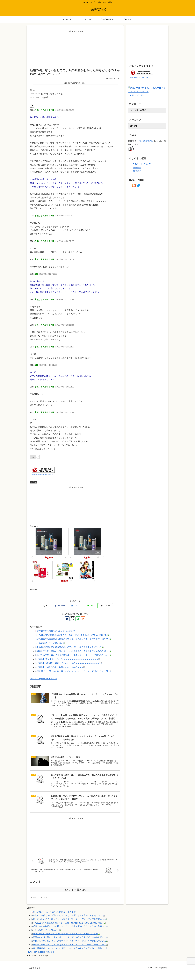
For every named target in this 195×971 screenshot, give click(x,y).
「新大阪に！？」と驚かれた (50, 643)
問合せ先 (137, 167)
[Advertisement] (75, 49)
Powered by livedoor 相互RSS (43, 678)
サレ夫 (34, 482)
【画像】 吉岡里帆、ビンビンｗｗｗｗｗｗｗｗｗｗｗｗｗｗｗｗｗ (67, 659)
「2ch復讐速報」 (146, 141)
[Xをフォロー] (72, 618)
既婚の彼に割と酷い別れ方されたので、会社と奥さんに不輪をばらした (69, 647)
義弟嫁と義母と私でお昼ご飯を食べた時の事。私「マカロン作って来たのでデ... (69, 944)
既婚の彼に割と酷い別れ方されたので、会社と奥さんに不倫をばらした (65, 934)
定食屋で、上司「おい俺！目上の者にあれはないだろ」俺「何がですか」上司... (73, 671)
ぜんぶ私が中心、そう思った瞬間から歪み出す (54, 912)
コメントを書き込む (75, 889)
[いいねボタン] (33, 457)
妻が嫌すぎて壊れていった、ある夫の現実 (56, 631)
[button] (105, 605)
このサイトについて (142, 164)
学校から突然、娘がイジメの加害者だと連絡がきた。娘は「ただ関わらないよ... (73, 655)
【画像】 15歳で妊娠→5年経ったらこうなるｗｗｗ (60, 667)
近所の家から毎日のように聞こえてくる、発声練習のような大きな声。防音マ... (73, 639)
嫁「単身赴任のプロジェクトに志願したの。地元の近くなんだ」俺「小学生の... (69, 948)
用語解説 (137, 171)
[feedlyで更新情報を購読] (77, 618)
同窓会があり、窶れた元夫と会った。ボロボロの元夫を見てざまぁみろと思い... (73, 651)
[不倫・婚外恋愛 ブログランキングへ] (43, 470)
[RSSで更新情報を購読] (83, 618)
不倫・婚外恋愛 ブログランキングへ (43, 474)
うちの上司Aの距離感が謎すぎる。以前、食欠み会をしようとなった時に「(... (72, 635)
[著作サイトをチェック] (67, 618)
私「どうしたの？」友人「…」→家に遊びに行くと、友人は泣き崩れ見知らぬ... (69, 919)
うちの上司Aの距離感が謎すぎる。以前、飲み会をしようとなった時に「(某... (68, 923)
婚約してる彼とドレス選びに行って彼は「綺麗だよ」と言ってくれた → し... (68, 915)
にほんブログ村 (137, 95)
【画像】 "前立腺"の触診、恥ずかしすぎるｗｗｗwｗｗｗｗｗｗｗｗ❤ (69, 663)
